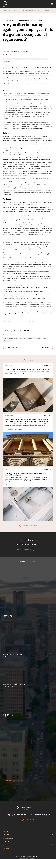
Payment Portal (36, 856)
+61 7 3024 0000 (9, 686)
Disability (45, 59)
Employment (7, 61)
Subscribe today (22, 549)
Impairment (37, 59)
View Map (20, 780)
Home (4, 10)
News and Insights (13, 10)
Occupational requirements (10, 59)
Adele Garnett (12, 20)
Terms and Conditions (26, 856)
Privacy (17, 856)
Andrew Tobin (24, 20)
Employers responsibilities (26, 59)
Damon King (37, 20)
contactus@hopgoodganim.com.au (14, 684)
